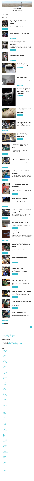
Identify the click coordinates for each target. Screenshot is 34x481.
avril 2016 (4, 390)
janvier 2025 (5, 351)
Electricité (18, 41)
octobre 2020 (5, 363)
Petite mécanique (26, 31)
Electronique (15, 20)
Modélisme (24, 52)
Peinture (25, 75)
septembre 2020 (5, 365)
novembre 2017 (5, 381)
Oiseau (4, 450)
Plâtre (27, 75)
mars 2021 (4, 360)
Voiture (29, 88)
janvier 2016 (5, 394)
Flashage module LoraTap (7, 334)
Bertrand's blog (17, 9)
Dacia (21, 88)
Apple (14, 31)
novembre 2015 (5, 396)
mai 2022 (4, 355)
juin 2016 (4, 388)
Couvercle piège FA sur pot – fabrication (9, 336)
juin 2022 (4, 354)
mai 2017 (4, 384)
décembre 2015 (5, 395)
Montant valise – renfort (23, 65)
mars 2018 (4, 376)
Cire (3, 418)
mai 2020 (4, 366)
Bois (3, 416)
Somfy (4, 460)
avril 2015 (4, 398)
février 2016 (5, 393)
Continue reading (5, 28)
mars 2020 (4, 368)
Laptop (22, 31)
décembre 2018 (5, 371)
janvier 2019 (5, 370)
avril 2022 (4, 356)
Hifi (25, 170)
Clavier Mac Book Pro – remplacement (19, 33)
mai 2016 (4, 389)
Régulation (4, 456)
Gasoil (4, 431)
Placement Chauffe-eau (6, 331)
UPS (3, 461)
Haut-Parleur (23, 170)
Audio (16, 170)
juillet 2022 (5, 352)
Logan (23, 88)
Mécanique (22, 63)
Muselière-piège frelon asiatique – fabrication (15, 343)
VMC (3, 463)
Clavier (16, 31)
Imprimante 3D (21, 20)
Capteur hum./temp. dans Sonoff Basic (9, 335)
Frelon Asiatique (5, 430)
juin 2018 (4, 373)
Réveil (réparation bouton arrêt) (20, 280)
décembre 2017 (5, 379)
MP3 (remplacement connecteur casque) (22, 301)
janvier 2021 (5, 361)
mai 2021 (4, 359)
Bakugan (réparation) (17, 268)
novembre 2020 (5, 362)
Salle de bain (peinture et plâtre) (20, 222)
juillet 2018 (5, 372)
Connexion (4, 470)
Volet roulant (27, 183)
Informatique (19, 31)
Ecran (22, 133)
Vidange (4, 462)
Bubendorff (17, 183)
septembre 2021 (5, 357)
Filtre (4, 429)
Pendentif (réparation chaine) (19, 257)
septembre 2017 (5, 382)
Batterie (17, 209)
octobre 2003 (5, 405)
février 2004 (5, 404)
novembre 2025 (5, 350)
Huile (4, 438)
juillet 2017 (5, 383)
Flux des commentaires (6, 473)
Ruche (4, 458)
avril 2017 (4, 385)
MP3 (27, 170)
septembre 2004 (5, 403)
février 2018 (5, 377)
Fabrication (15, 52)
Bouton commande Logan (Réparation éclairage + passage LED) (23, 91)
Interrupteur (29, 108)
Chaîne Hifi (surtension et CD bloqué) (21, 291)
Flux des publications (6, 471)
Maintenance (5, 445)
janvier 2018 (5, 378)
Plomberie (4, 455)
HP (3, 436)
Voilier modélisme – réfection (17, 55)
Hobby (18, 20)
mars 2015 (4, 399)
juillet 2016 (5, 387)
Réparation (25, 20)
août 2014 (4, 400)
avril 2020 (4, 367)
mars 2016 (4, 392)
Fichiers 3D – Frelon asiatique (7, 333)
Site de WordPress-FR (6, 474)
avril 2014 (4, 401)
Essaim (4, 427)
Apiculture (22, 120)
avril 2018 (4, 374)
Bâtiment (15, 41)
